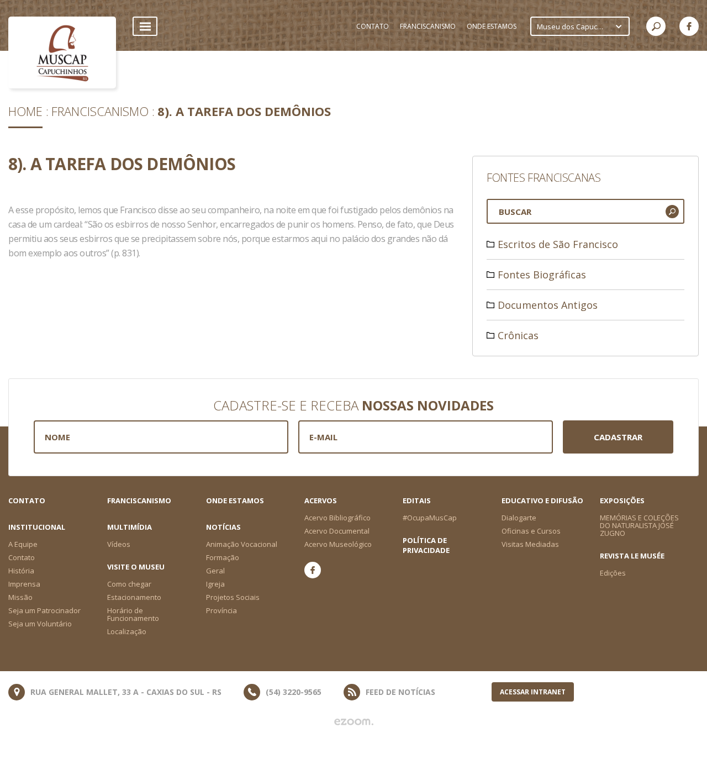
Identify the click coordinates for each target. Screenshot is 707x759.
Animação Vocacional (241, 544)
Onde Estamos (235, 500)
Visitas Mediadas (530, 544)
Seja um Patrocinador (44, 610)
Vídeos (118, 544)
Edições (613, 573)
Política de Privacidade (426, 545)
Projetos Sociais (233, 597)
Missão (20, 597)
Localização (126, 631)
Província (221, 610)
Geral (215, 571)
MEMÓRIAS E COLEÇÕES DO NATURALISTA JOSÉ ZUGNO (639, 525)
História (21, 571)
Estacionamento (134, 597)
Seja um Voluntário (40, 624)
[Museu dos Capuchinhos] (62, 52)
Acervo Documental (337, 531)
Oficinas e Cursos (531, 531)
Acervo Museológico (338, 544)
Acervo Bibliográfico (337, 518)
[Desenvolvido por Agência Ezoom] (354, 722)
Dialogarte (519, 518)
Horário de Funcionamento (133, 614)
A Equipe (23, 544)
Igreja (215, 584)
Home (25, 111)
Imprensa (24, 584)
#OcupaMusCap (430, 518)
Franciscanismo (100, 111)
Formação (222, 557)
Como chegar (129, 584)
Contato (26, 500)
